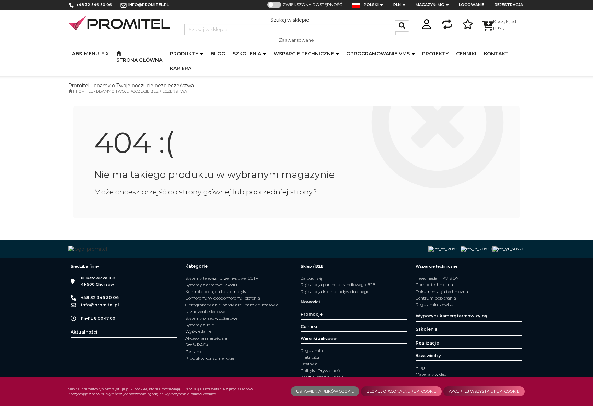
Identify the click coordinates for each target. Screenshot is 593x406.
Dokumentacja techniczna (442, 291)
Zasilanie (193, 351)
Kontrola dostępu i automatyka (216, 291)
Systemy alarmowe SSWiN (211, 284)
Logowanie (471, 4)
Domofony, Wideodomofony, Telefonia (222, 298)
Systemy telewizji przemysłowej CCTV (221, 278)
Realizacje (427, 343)
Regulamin (312, 350)
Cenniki (309, 326)
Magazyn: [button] (430, 4)
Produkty (185, 53)
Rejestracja (509, 4)
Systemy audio (199, 324)
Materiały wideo (431, 374)
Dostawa (309, 363)
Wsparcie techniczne (304, 53)
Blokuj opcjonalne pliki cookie (401, 391)
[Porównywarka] (447, 23)
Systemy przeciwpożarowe (211, 318)
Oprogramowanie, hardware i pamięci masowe (231, 304)
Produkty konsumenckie (209, 358)
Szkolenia (248, 53)
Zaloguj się (311, 278)
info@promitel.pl (148, 4)
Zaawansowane (296, 40)
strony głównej (205, 192)
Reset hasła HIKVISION (437, 278)
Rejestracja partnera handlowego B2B (338, 284)
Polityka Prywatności (321, 370)
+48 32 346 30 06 (94, 4)
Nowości (310, 301)
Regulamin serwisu (434, 304)
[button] (375, 5)
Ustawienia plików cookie (325, 391)
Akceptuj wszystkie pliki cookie (484, 391)
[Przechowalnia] (468, 23)
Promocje (312, 314)
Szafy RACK (196, 344)
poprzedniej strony (279, 192)
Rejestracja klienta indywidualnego (335, 291)
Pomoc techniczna (434, 284)
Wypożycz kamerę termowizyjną (451, 315)
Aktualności (84, 332)
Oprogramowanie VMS (378, 53)
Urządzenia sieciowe (205, 311)
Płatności (310, 357)
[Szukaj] (402, 26)
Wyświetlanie (198, 331)
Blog (420, 367)
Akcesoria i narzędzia (206, 338)
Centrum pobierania (436, 298)
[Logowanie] (427, 23)
